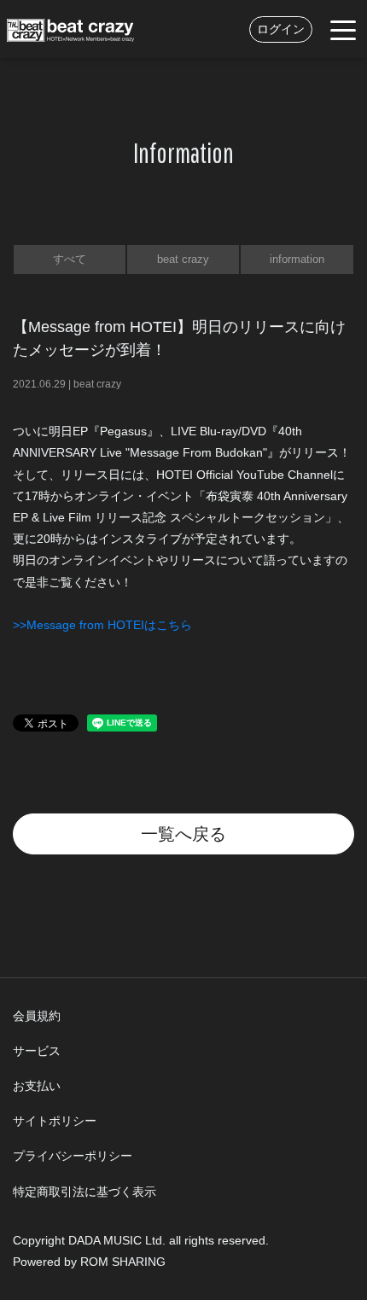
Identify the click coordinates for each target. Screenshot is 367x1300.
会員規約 (37, 1016)
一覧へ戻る (183, 834)
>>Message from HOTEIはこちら (102, 625)
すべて (69, 259)
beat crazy (183, 259)
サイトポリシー (54, 1121)
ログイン (281, 29)
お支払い (37, 1086)
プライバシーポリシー (72, 1156)
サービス (37, 1051)
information (297, 259)
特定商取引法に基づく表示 (84, 1191)
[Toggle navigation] (343, 29)
